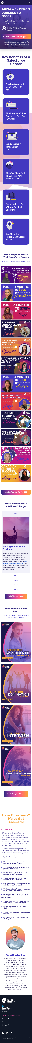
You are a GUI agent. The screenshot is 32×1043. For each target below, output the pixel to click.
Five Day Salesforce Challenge (12, 1016)
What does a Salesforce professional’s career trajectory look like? (16, 889)
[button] (16, 829)
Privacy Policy (26, 1037)
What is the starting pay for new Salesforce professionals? (14, 878)
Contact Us (5, 1025)
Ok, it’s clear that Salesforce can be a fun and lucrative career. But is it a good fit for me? (15, 896)
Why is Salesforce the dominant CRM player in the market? (16, 868)
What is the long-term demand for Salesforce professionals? (15, 873)
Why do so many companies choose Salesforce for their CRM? (15, 862)
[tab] (16, 513)
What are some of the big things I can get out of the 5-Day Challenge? (16, 901)
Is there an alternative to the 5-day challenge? (15, 918)
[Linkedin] (7, 1033)
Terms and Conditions (7, 1038)
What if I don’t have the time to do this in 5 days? (16, 912)
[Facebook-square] (3, 1033)
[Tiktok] (11, 1033)
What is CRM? (8, 829)
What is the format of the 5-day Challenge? (14, 907)
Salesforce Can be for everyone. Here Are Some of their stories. (17, 29)
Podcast (4, 1022)
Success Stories (7, 1019)
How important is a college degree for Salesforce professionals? (16, 884)
